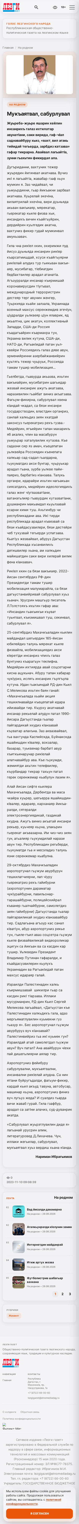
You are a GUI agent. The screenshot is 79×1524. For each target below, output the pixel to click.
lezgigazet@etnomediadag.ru (43, 1397)
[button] (72, 7)
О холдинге (9, 1412)
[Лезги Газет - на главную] (20, 7)
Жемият (14, 1315)
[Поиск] (36, 7)
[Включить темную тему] (46, 7)
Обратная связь (29, 1412)
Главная (8, 47)
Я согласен (39, 1513)
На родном (25, 47)
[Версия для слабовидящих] (55, 7)
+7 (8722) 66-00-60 (39, 1392)
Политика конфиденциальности (22, 1418)
